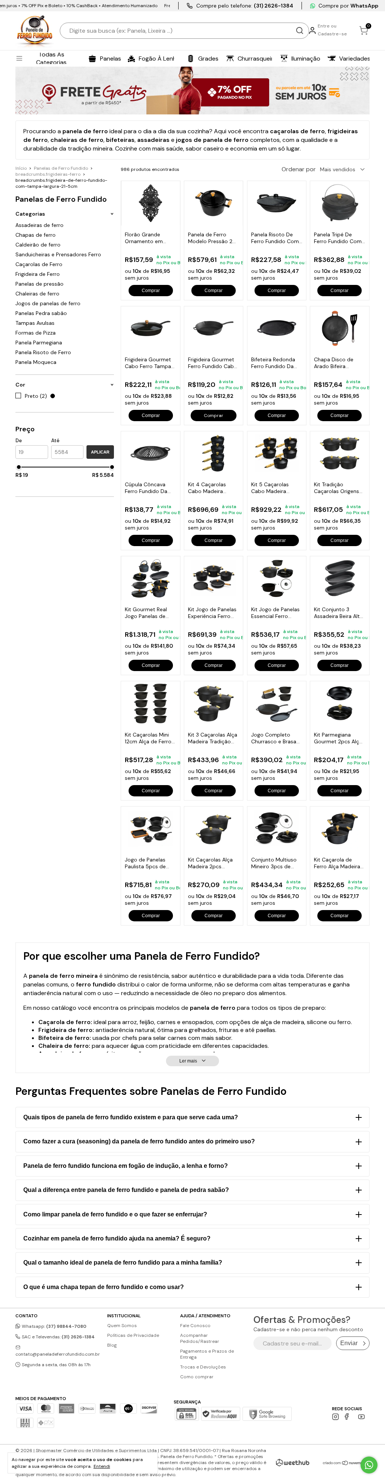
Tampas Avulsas (35, 323)
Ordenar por (299, 169)
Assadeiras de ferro (39, 225)
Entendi (102, 1466)
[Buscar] (300, 30)
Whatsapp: (53, 1326)
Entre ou (327, 26)
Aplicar (100, 452)
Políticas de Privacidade (133, 1335)
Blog (112, 1345)
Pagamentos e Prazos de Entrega (207, 1354)
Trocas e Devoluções (203, 1367)
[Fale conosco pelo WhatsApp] (369, 1465)
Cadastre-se (332, 34)
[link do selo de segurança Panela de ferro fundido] (220, 1415)
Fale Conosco (195, 1326)
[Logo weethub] (292, 1462)
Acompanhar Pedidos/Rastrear (199, 1338)
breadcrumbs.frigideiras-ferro (47, 174)
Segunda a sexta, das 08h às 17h (56, 1365)
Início (21, 168)
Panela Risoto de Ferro (43, 352)
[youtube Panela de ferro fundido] (361, 1416)
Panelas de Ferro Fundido (61, 168)
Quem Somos (122, 1326)
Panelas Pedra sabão (41, 313)
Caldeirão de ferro (38, 244)
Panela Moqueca (35, 362)
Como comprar (197, 1377)
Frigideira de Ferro (37, 274)
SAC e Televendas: (58, 1337)
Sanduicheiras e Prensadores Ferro (58, 254)
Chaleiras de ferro (37, 293)
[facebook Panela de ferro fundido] (348, 1416)
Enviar (349, 1343)
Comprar (151, 290)
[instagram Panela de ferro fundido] (335, 1416)
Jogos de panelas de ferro (47, 303)
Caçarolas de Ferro (38, 264)
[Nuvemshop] (346, 1463)
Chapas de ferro (35, 234)
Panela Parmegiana (38, 342)
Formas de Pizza (35, 332)
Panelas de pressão (39, 283)
